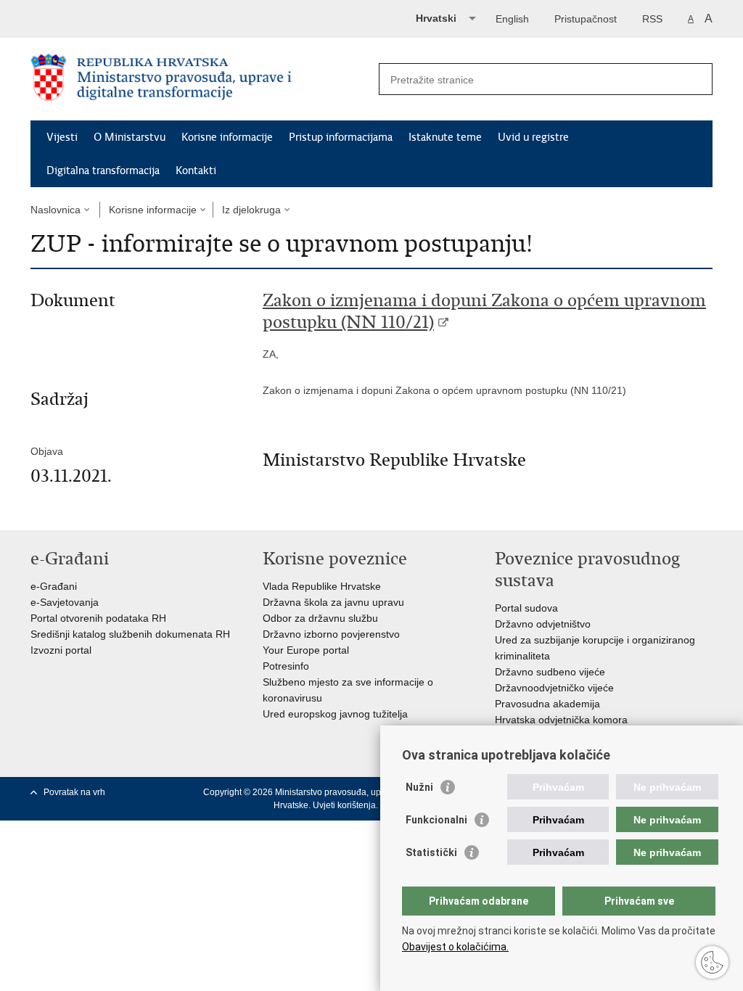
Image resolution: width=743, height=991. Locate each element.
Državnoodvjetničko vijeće (554, 688)
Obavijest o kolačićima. (455, 947)
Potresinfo (286, 666)
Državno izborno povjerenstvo (331, 634)
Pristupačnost (585, 19)
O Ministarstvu (129, 137)
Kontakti (196, 170)
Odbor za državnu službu (320, 618)
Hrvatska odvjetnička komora (561, 719)
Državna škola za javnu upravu (333, 602)
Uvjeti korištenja (344, 805)
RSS (652, 19)
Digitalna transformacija (103, 170)
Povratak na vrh (74, 792)
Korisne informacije (227, 137)
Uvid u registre (533, 137)
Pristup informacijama (341, 137)
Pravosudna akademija (547, 704)
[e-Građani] (92, 17)
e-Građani (53, 586)
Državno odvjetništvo (543, 624)
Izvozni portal (60, 650)
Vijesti (62, 137)
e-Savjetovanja (64, 602)
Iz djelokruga (251, 209)
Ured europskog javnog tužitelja (335, 714)
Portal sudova (526, 608)
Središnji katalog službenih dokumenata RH (130, 634)
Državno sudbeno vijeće (550, 672)
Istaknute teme (445, 137)
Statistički (431, 852)
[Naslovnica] (201, 80)
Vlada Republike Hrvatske (322, 586)
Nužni (419, 787)
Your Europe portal (306, 650)
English (512, 19)
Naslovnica (55, 209)
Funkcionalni (436, 820)
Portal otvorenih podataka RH (98, 618)
